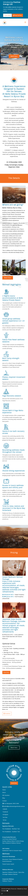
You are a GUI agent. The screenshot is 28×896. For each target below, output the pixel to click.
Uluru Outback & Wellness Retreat (11, 843)
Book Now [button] (14, 783)
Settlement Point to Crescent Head (12, 850)
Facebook (5, 812)
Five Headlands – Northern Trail (11, 829)
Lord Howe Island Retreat (9, 839)
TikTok (4, 820)
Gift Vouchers (6, 795)
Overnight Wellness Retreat (9, 874)
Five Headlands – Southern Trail (11, 831)
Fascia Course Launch (8, 864)
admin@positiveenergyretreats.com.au (14, 806)
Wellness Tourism (7, 881)
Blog (3, 798)
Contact (4, 801)
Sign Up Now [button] (18, 15)
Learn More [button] (7, 15)
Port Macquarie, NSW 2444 (11, 803)
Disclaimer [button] (7, 713)
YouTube (4, 817)
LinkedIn (4, 809)
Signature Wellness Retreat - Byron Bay (13, 872)
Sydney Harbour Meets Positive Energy (13, 841)
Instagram (5, 814)
